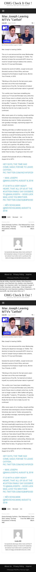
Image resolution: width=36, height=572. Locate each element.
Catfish (9, 217)
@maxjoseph (13, 194)
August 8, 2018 (26, 181)
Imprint (28, 274)
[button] (3, 10)
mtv (21, 217)
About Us (8, 274)
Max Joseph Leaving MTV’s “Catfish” (15, 18)
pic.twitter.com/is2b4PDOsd (18, 200)
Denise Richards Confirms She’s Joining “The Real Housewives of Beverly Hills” (10, 227)
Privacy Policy (18, 274)
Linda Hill (4, 23)
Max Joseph (15, 217)
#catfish (7, 191)
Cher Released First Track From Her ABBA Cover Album (26, 227)
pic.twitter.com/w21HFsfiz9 (18, 172)
